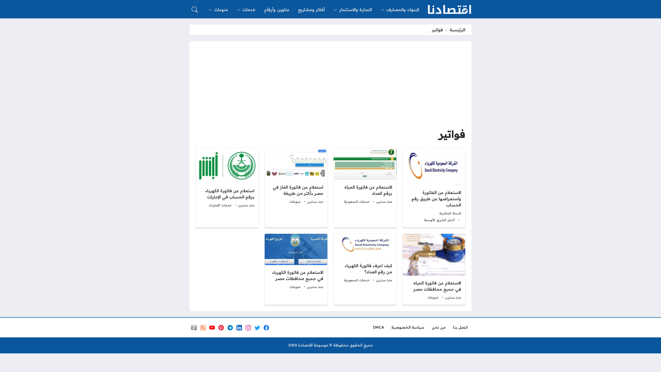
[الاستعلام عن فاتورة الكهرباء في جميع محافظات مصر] (296, 269)
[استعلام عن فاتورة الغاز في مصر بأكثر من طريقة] (296, 188)
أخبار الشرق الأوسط (439, 220)
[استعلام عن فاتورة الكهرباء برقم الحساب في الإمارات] (227, 188)
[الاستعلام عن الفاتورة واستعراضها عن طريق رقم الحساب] (434, 188)
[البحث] (195, 9)
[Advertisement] (330, 86)
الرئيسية (457, 29)
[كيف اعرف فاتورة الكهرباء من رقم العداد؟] (365, 269)
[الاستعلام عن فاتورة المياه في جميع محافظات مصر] (434, 269)
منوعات (295, 201)
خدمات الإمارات (220, 205)
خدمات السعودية (356, 201)
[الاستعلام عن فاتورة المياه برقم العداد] (365, 188)
